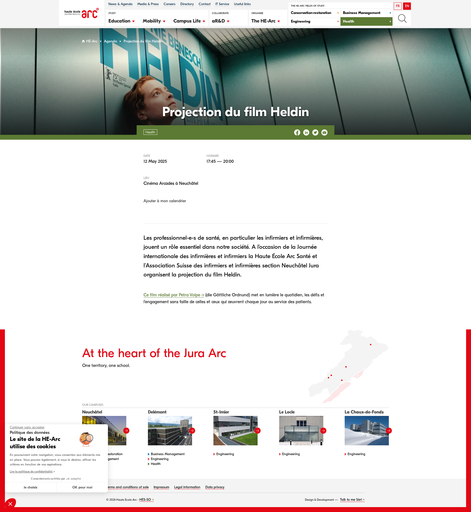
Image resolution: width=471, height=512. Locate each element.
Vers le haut (457, 498)
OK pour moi (82, 487)
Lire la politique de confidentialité (31, 471)
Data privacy (214, 487)
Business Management (167, 454)
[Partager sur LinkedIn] (306, 132)
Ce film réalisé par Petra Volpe (172, 295)
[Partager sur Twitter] (315, 132)
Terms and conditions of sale (127, 487)
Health (156, 464)
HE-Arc (91, 41)
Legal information (187, 487)
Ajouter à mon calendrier (165, 201)
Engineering (160, 459)
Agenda (110, 41)
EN (407, 6)
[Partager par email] (324, 132)
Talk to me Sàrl (351, 500)
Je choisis (30, 487)
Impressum (161, 487)
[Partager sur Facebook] (297, 132)
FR (398, 6)
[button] (122, 20)
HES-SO (145, 500)
